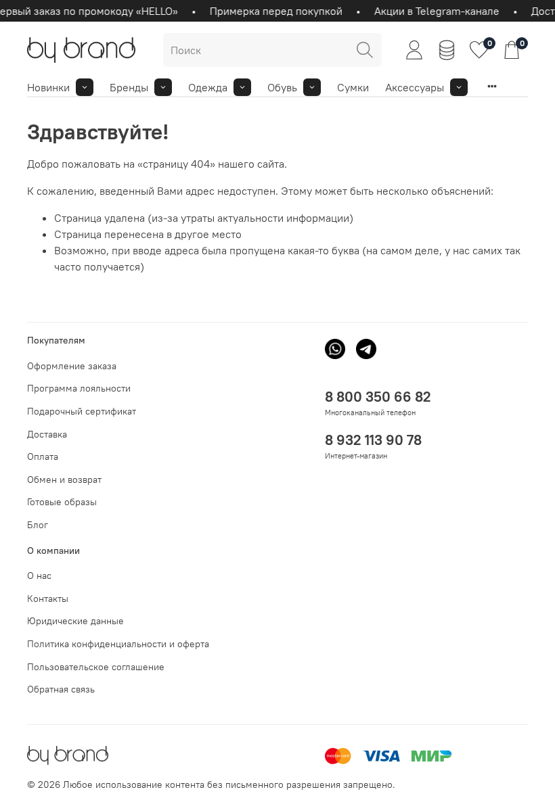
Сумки (353, 87)
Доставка (47, 434)
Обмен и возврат (64, 479)
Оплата (42, 456)
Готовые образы (62, 502)
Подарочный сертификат (81, 411)
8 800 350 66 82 (378, 397)
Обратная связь (61, 689)
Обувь (282, 87)
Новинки (48, 87)
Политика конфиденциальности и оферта (118, 644)
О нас (39, 575)
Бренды (129, 87)
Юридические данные (75, 621)
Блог (37, 525)
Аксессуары (414, 87)
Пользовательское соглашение (95, 667)
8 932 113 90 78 (373, 440)
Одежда (207, 87)
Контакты (47, 598)
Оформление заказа (71, 366)
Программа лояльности (79, 388)
